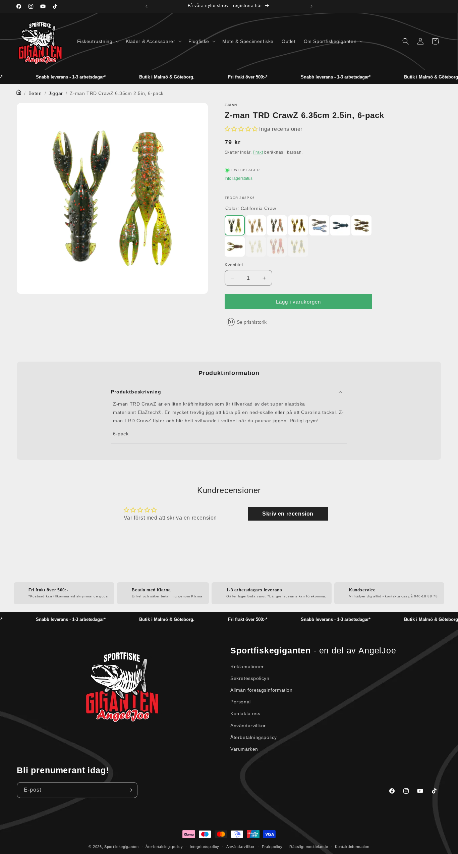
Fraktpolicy (272, 847)
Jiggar (56, 93)
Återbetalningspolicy (253, 737)
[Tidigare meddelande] (146, 6)
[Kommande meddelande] (311, 6)
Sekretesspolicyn (250, 678)
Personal (240, 701)
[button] (97, 41)
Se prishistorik (252, 322)
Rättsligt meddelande (308, 847)
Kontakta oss (245, 713)
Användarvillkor (248, 725)
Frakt (258, 152)
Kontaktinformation (352, 847)
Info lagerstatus (238, 178)
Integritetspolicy (204, 847)
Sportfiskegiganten (121, 847)
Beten (35, 93)
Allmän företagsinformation (261, 690)
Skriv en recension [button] (287, 514)
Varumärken (244, 749)
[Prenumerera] (129, 790)
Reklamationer (247, 666)
